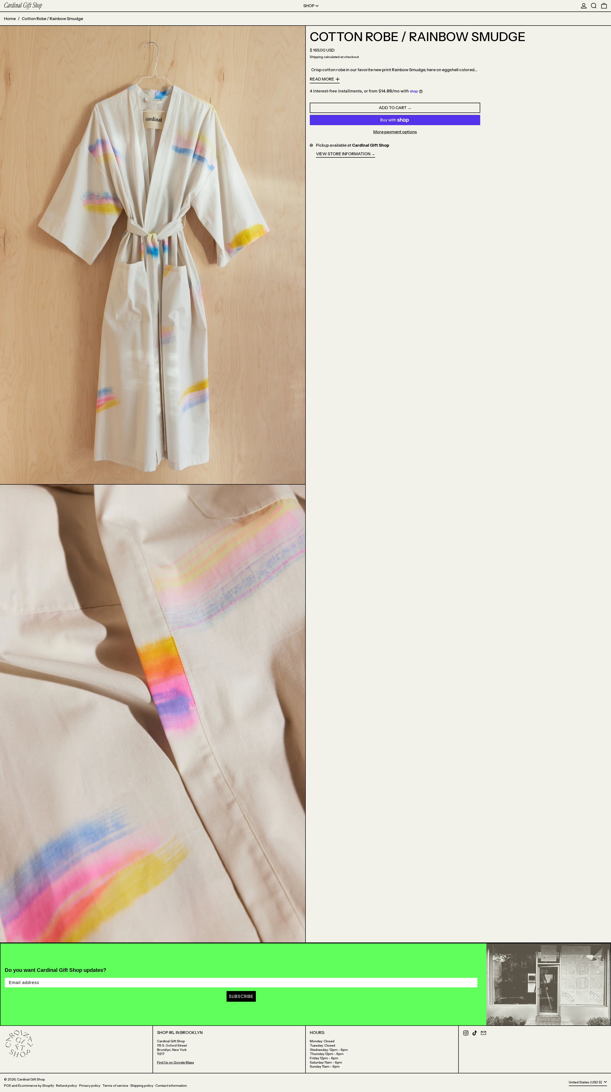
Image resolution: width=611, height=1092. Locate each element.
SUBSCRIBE (241, 996)
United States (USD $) (586, 1082)
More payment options (395, 131)
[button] (594, 5)
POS (7, 1085)
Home (10, 18)
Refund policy (66, 1085)
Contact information (171, 1085)
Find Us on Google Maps (175, 1062)
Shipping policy (141, 1085)
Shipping (316, 57)
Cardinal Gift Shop (31, 1079)
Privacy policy (89, 1085)
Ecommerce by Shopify (36, 1085)
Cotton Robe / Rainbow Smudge (52, 18)
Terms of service (115, 1085)
